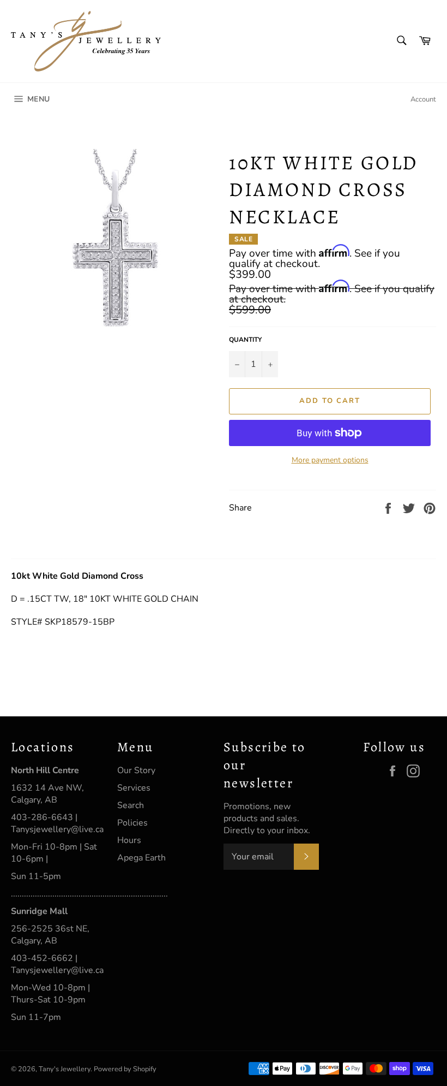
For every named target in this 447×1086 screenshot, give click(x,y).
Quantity (245, 339)
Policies (132, 823)
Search (130, 805)
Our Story (136, 770)
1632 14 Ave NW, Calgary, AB (47, 794)
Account (423, 99)
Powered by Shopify (125, 1069)
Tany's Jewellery (64, 1069)
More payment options (330, 460)
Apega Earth (141, 858)
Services (133, 788)
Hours (129, 840)
